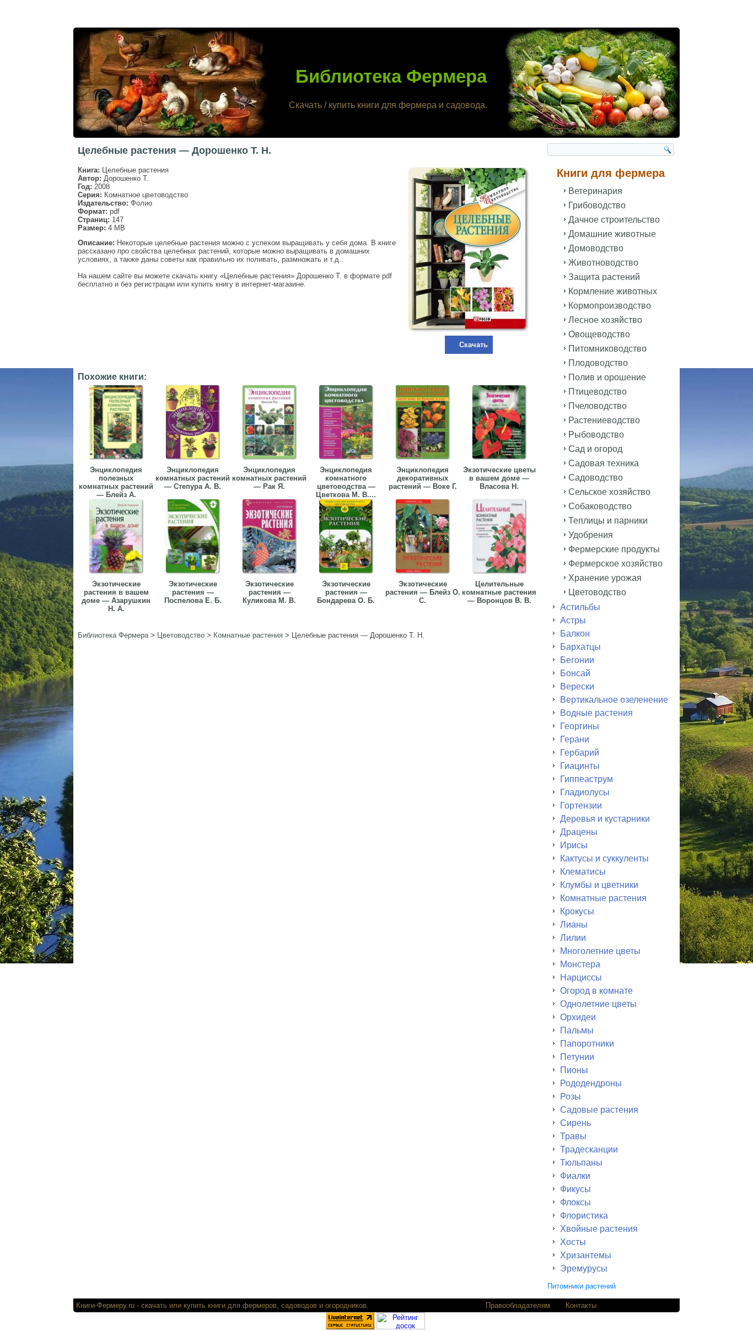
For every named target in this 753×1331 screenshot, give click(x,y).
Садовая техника (603, 463)
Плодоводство (598, 363)
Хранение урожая (605, 578)
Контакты (581, 1305)
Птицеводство (597, 391)
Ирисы (574, 845)
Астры (573, 620)
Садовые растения (599, 1109)
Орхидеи (578, 1017)
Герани (574, 739)
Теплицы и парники (608, 520)
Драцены (579, 832)
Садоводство (595, 477)
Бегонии (577, 660)
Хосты (573, 1242)
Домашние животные (612, 234)
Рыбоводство (596, 434)
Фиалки (575, 1176)
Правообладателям (518, 1305)
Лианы (574, 924)
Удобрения (590, 535)
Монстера (580, 964)
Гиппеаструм (586, 779)
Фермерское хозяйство (615, 563)
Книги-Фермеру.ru (105, 1305)
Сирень (575, 1123)
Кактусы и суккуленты (604, 858)
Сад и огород (595, 449)
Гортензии (581, 805)
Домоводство (595, 248)
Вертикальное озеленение (614, 699)
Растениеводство (604, 420)
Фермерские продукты (614, 549)
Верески (577, 686)
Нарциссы (581, 977)
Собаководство (600, 506)
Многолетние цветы (600, 951)
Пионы (574, 1070)
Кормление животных (612, 291)
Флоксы (575, 1202)
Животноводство (603, 262)
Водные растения (596, 713)
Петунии (577, 1056)
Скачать (473, 345)
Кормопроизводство (609, 305)
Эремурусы (583, 1268)
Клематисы (583, 871)
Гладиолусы (585, 792)
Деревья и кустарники (605, 818)
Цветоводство (597, 592)
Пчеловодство (597, 406)
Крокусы (577, 911)
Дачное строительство (614, 219)
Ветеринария (595, 191)
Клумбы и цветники (599, 885)
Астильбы (580, 607)
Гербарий (579, 752)
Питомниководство (607, 348)
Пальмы (577, 1030)
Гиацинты (580, 765)
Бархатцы (580, 646)
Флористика (584, 1215)
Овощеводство (599, 334)
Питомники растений (581, 1286)
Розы (570, 1096)
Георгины (579, 726)
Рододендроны (591, 1083)
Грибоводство (597, 205)
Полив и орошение (607, 377)
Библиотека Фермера (391, 76)
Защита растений (604, 277)
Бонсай (575, 673)
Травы (573, 1136)
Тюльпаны (581, 1162)
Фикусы (575, 1189)
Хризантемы (585, 1255)
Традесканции (589, 1149)
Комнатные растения (603, 898)
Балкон (575, 633)
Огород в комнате (596, 990)
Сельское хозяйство (609, 492)
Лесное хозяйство (605, 320)
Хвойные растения (599, 1228)
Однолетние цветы (598, 1004)
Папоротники (587, 1043)
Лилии (573, 937)
